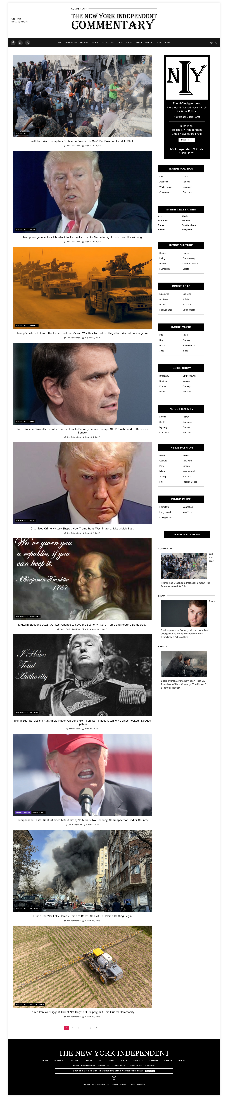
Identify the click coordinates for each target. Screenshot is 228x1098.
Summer (186, 476)
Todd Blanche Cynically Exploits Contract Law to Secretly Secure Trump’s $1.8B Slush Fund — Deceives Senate (82, 431)
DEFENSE (34, 325)
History (163, 263)
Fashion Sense (189, 481)
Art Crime (187, 304)
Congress (164, 192)
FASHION (148, 43)
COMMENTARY (71, 43)
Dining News (165, 517)
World (185, 176)
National (186, 181)
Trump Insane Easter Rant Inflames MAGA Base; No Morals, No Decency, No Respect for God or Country (82, 820)
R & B (162, 345)
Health (185, 253)
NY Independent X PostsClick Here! (186, 151)
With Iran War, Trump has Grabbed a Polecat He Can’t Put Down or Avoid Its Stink (82, 141)
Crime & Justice (190, 263)
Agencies (163, 181)
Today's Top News (187, 534)
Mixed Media (188, 309)
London (186, 466)
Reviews (186, 391)
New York (187, 460)
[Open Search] (216, 43)
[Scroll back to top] (114, 1078)
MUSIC (120, 43)
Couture (163, 460)
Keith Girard (74, 729)
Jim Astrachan (73, 146)
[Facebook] (13, 42)
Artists (185, 299)
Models (186, 455)
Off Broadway (189, 375)
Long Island (165, 512)
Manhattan (187, 507)
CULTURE (95, 43)
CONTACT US (103, 1065)
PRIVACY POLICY (120, 1065)
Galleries (186, 294)
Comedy (186, 386)
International (188, 471)
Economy (187, 187)
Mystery (163, 427)
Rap (161, 340)
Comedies (164, 432)
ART (113, 43)
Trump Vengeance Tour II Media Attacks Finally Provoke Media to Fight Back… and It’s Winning (82, 237)
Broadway (164, 375)
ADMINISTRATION (23, 812)
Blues (185, 350)
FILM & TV (138, 1060)
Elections (187, 192)
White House (165, 187)
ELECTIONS (35, 617)
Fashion (163, 455)
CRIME (32, 521)
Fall (161, 481)
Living (162, 258)
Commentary (188, 258)
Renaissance (165, 309)
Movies (163, 416)
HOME (59, 43)
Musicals (186, 381)
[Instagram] (20, 42)
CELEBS (105, 43)
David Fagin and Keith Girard (74, 629)
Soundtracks (188, 345)
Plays (162, 391)
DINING (168, 43)
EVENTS (159, 43)
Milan (162, 471)
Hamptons (164, 507)
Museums (164, 294)
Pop (161, 335)
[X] (27, 42)
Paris (162, 466)
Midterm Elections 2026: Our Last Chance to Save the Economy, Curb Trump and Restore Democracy (82, 624)
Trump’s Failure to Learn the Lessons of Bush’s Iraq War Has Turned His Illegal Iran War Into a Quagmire (82, 333)
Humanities (164, 269)
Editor (192, 111)
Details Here (150, 1071)
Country (186, 340)
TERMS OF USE (136, 1065)
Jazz (161, 350)
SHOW (129, 43)
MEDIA (32, 229)
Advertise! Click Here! (187, 116)
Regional (163, 381)
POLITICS (84, 43)
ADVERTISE (150, 1065)
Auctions (163, 299)
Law (161, 176)
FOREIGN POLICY (37, 1004)
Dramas (186, 427)
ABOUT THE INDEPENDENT (84, 1065)
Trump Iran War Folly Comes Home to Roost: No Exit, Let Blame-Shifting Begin (82, 916)
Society (163, 253)
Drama (162, 386)
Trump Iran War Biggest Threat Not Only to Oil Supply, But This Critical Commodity (82, 1012)
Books (162, 304)
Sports (185, 269)
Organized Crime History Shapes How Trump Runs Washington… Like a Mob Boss (82, 528)
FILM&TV (138, 43)
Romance (187, 422)
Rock (185, 335)
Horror (185, 416)
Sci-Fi (162, 422)
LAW (32, 421)
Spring (162, 476)
